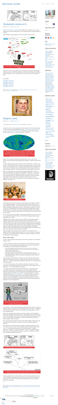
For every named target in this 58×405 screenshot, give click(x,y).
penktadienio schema (27, 89)
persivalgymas (34, 89)
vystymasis (38, 386)
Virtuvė (52, 3)
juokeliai (47, 109)
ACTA (47, 99)
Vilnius (47, 134)
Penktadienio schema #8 (8, 82)
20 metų (21, 385)
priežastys (5, 90)
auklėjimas (24, 385)
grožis (50, 104)
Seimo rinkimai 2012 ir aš (49, 59)
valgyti (11, 90)
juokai (50, 108)
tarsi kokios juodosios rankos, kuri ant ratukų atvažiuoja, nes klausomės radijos (21, 130)
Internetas (49, 106)
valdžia (34, 386)
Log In (3, 402)
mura (6, 328)
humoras (52, 104)
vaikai (32, 386)
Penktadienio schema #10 (15, 24)
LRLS (47, 114)
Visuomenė (48, 3)
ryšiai (8, 90)
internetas (10, 89)
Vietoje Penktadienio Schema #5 (49, 53)
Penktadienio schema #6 (8, 84)
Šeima (13, 385)
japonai (47, 108)
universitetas (28, 386)
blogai (51, 101)
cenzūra (48, 103)
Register (3, 403)
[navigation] (29, 401)
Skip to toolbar (2, 398)
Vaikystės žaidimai (48, 54)
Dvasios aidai (47, 51)
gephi (47, 104)
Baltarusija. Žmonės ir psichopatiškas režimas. (49, 79)
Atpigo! (46, 55)
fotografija (52, 103)
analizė (50, 99)
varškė (50, 132)
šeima (20, 386)
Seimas (48, 128)
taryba (47, 131)
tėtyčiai (49, 131)
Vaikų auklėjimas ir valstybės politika (48, 66)
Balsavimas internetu (49, 90)
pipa (52, 118)
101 (4, 382)
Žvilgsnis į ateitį (10, 118)
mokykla (9, 386)
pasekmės (22, 89)
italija (53, 106)
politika (48, 120)
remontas (52, 120)
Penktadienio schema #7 (8, 83)
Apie (43, 3)
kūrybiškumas (5, 386)
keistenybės (48, 111)
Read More (51, 395)
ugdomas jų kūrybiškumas (17, 274)
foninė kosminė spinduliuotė (35, 385)
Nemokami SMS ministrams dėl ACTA (49, 64)
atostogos (47, 100)
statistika (47, 129)
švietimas (47, 137)
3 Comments (16, 90)
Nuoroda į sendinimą (15, 124)
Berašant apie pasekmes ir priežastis (11, 30)
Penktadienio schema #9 (8, 80)
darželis (28, 385)
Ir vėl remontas (48, 61)
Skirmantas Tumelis (11, 3)
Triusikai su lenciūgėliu (49, 56)
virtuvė (51, 134)
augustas (50, 100)
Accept (47, 395)
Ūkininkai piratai (48, 62)
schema (48, 126)
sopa (53, 128)
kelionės (47, 112)
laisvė (53, 112)
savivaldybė (48, 124)
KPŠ (50, 112)
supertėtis (23, 386)
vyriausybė (48, 136)
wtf (50, 136)
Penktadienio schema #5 (8, 86)
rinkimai (48, 122)
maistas (18, 89)
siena (51, 128)
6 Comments (6, 387)
